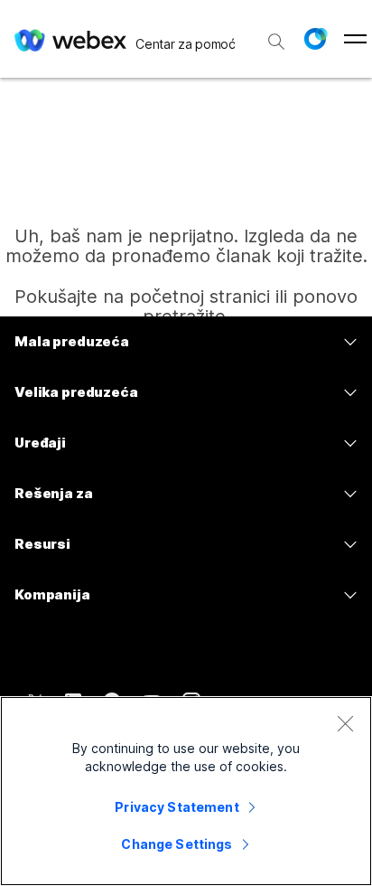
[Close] (345, 723)
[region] (186, 791)
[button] (315, 38)
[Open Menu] (355, 38)
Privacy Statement (176, 807)
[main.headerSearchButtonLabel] (276, 35)
